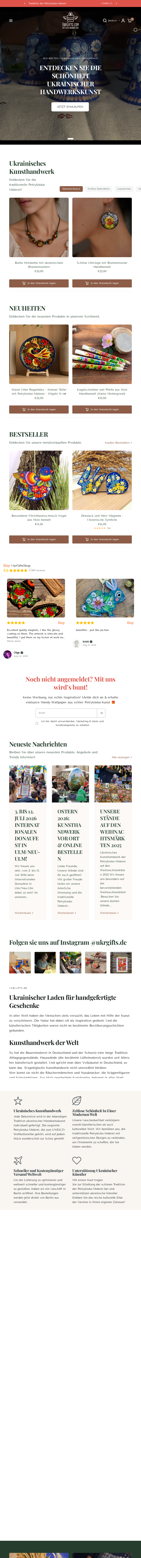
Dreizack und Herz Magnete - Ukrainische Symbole (102, 517)
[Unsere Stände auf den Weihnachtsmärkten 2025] (113, 784)
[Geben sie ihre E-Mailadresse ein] (101, 713)
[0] (129, 20)
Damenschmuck (71, 188)
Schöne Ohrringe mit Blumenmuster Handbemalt (102, 265)
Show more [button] (14, 641)
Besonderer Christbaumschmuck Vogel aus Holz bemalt (39, 517)
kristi (86, 641)
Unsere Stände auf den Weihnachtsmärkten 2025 (112, 828)
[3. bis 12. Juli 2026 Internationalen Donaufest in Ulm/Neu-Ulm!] (27, 784)
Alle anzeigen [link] (121, 757)
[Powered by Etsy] (61, 622)
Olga (17, 652)
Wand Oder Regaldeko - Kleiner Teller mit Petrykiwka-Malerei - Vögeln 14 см (39, 391)
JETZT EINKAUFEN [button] (70, 106)
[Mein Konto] (123, 20)
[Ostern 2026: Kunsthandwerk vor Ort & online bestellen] (70, 784)
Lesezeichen (124, 188)
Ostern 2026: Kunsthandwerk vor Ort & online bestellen (70, 835)
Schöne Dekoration (99, 188)
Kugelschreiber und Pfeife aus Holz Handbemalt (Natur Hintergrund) (102, 391)
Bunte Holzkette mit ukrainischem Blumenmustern (39, 265)
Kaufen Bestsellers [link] (117, 442)
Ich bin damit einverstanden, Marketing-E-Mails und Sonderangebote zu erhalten (72, 723)
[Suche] (105, 20)
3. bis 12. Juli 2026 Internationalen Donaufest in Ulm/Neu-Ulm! (27, 835)
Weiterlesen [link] (23, 913)
